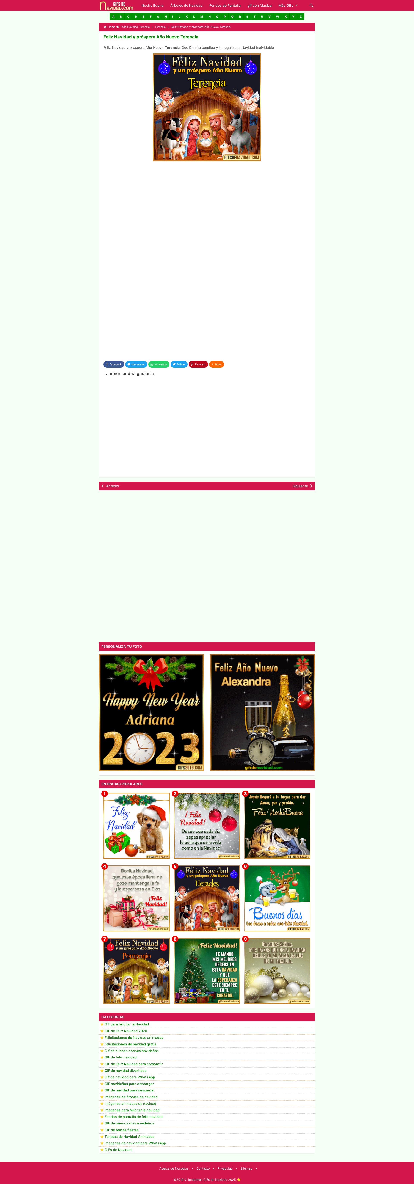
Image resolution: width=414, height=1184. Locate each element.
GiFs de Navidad (118, 1150)
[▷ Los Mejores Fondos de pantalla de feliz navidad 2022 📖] (137, 826)
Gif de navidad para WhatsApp (130, 1077)
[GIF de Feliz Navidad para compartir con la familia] (277, 971)
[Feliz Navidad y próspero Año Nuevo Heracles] (207, 898)
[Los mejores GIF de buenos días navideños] (277, 898)
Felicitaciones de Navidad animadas (134, 1037)
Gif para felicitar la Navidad (127, 1024)
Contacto (203, 1168)
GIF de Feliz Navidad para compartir (134, 1064)
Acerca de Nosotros (174, 1168)
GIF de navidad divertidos (126, 1070)
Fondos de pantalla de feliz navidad (134, 1117)
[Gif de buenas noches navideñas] (277, 826)
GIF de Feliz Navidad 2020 (126, 1031)
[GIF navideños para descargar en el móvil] (137, 898)
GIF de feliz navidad (121, 1057)
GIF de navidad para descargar (130, 1090)
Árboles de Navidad (186, 5)
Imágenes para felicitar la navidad (132, 1110)
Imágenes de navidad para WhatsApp (135, 1143)
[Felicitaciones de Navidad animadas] (207, 826)
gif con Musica (260, 5)
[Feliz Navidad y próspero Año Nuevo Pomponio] (137, 971)
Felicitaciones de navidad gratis (130, 1044)
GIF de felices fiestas (122, 1130)
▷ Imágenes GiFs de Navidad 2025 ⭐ (213, 1179)
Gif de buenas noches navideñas (132, 1051)
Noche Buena (152, 5)
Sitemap (246, 1168)
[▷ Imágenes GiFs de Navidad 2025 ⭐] (116, 5)
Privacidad (225, 1168)
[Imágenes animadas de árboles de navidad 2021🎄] (207, 971)
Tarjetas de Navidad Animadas (129, 1136)
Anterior (112, 486)
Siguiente (300, 486)
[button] (113, 16)
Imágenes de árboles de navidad (131, 1097)
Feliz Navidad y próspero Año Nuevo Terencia (151, 36)
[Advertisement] (207, 197)
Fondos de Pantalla (225, 5)
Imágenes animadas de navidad (130, 1103)
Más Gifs (286, 5)
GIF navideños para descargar (129, 1084)
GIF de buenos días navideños (129, 1123)
